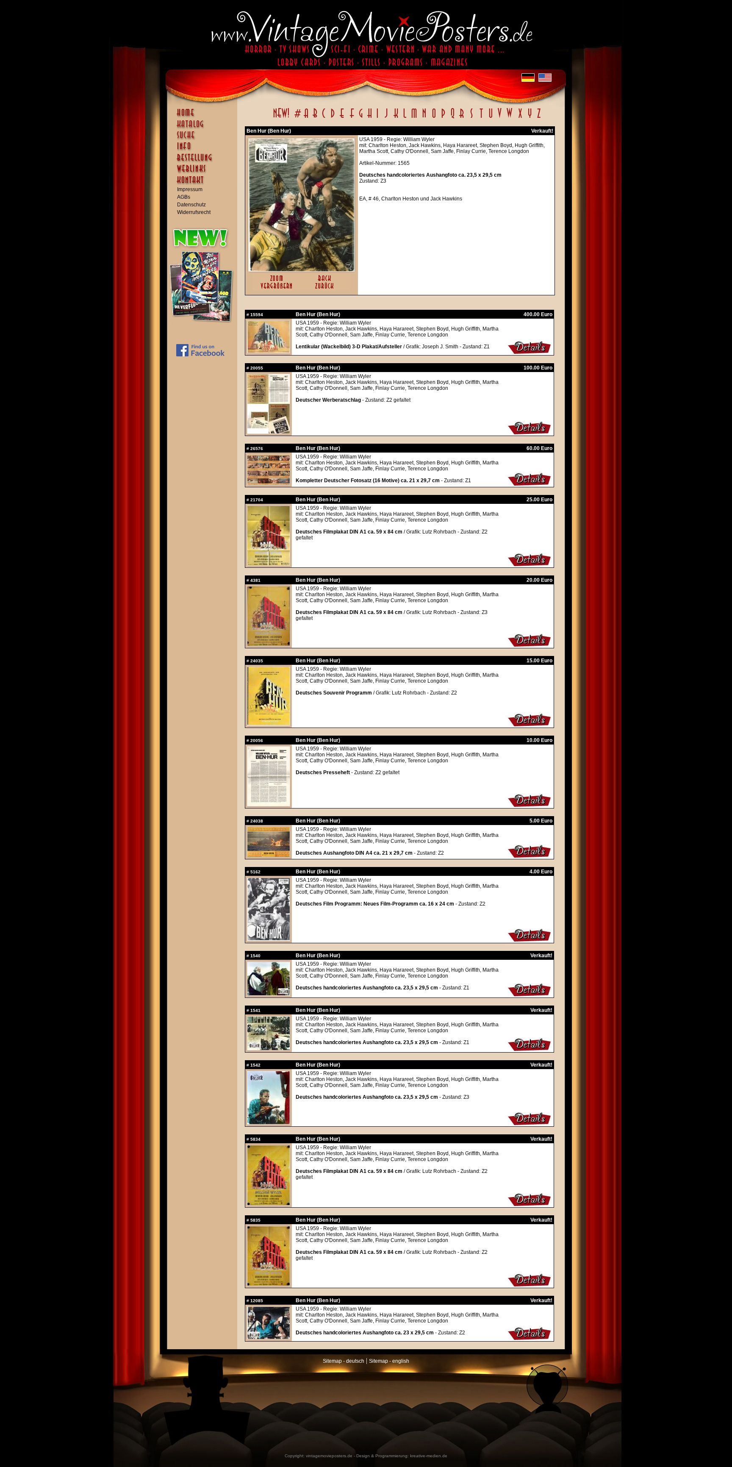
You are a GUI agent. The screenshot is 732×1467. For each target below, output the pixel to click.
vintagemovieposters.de (329, 1455)
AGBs (183, 197)
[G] (360, 118)
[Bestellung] (204, 161)
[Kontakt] (204, 184)
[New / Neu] (281, 118)
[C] (323, 118)
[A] (306, 118)
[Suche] (204, 139)
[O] (433, 118)
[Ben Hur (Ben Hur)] (302, 269)
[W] (509, 118)
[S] (471, 118)
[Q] (452, 118)
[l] (405, 118)
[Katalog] (204, 128)
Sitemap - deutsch (343, 1361)
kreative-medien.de (428, 1455)
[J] (386, 118)
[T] (481, 118)
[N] (424, 118)
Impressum (189, 189)
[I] (377, 118)
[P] (443, 118)
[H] (369, 118)
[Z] (539, 118)
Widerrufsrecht (194, 212)
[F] (351, 118)
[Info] (204, 150)
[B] (314, 118)
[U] (490, 118)
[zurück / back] (326, 289)
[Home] (204, 116)
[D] (332, 118)
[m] (414, 118)
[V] (499, 118)
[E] (342, 118)
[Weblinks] (204, 173)
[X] (520, 118)
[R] (461, 118)
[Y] (530, 118)
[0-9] (297, 118)
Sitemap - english (389, 1361)
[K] (396, 118)
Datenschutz (191, 205)
